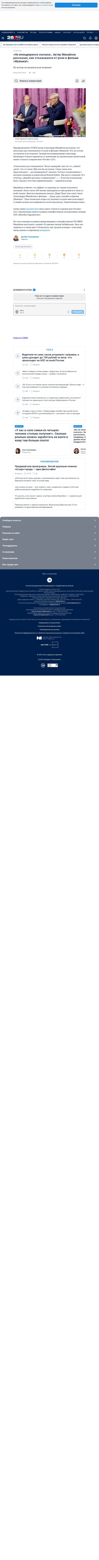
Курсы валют (79, 32)
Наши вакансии (10, 558)
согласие (44, 5)
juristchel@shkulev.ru (74, 603)
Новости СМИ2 (20, 338)
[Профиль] (96, 38)
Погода (33, 32)
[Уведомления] (90, 38)
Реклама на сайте (11, 533)
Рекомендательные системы (49, 629)
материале (44, 230)
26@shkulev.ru (60, 601)
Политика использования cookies (49, 626)
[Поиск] (84, 38)
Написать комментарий (30, 81)
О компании (8, 552)
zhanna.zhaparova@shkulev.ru (41, 611)
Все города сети (10, 564)
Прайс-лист (8, 539)
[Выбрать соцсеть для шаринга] (83, 81)
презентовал (32, 209)
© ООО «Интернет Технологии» (49, 659)
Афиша (58, 32)
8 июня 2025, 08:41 (19, 73)
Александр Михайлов (23, 247)
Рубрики (6, 526)
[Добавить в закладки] (77, 81)
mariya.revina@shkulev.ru (41, 615)
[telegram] (49, 580)
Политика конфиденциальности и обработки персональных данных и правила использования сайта (50, 633)
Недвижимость (8, 32)
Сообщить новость (11, 520)
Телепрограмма (46, 32)
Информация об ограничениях (49, 623)
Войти (22, 313)
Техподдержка (9, 545)
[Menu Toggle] (3, 38)
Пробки (90, 32)
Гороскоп (67, 32)
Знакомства (22, 32)
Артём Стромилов (30, 237)
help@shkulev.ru (55, 605)
